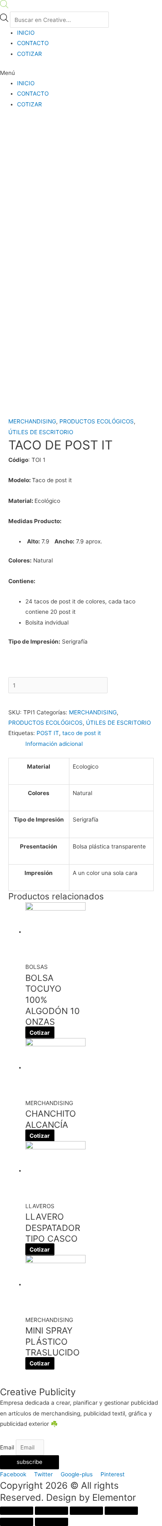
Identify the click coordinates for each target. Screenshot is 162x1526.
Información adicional (54, 743)
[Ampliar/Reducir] (121, 1511)
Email (8, 1447)
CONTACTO (33, 43)
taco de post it (81, 733)
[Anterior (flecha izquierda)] (16, 1522)
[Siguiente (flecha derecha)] (51, 1522)
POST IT (48, 733)
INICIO (25, 32)
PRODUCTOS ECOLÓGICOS (96, 421)
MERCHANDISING (32, 421)
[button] (81, 73)
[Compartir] (51, 1511)
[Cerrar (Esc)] (16, 1511)
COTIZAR (29, 53)
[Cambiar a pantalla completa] (86, 1511)
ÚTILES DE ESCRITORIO (40, 432)
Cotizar (39, 1032)
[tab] (89, 744)
